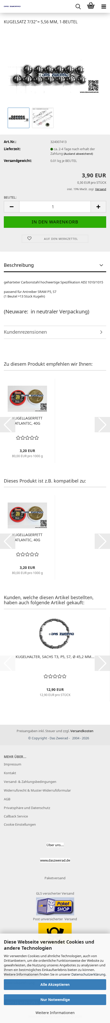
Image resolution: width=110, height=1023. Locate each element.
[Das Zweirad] (10, 6)
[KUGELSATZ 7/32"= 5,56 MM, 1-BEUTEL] (55, 67)
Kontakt (10, 773)
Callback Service (16, 816)
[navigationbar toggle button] (103, 6)
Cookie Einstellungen (20, 824)
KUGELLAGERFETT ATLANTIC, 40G (27, 421)
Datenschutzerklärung (88, 974)
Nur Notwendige (55, 999)
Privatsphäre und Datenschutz (27, 807)
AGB (7, 799)
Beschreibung (19, 265)
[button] (11, 206)
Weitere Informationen (55, 1012)
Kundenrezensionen (25, 332)
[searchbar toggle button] (78, 6)
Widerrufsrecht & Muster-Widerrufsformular (37, 790)
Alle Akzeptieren (55, 984)
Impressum (12, 764)
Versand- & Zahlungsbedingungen (30, 781)
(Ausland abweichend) (78, 154)
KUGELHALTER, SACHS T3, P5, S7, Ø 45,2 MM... (55, 656)
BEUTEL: (10, 197)
